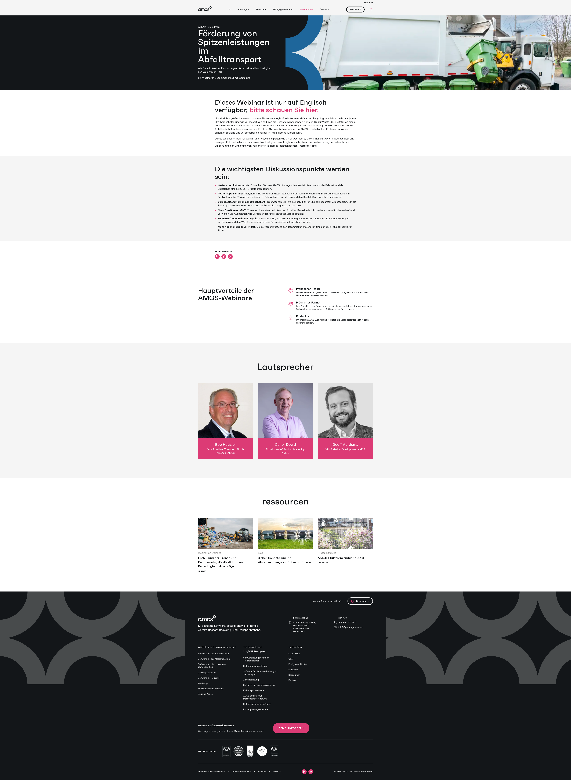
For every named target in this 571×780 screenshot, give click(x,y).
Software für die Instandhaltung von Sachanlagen (260, 673)
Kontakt (355, 9)
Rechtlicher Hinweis (241, 771)
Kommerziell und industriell (211, 688)
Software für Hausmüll (208, 678)
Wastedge (203, 683)
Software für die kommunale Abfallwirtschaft (212, 665)
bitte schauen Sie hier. (284, 110)
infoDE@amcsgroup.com (350, 627)
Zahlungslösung (251, 679)
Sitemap (262, 771)
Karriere (292, 680)
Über (290, 659)
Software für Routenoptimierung (259, 685)
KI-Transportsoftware (253, 690)
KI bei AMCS (294, 653)
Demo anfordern (291, 728)
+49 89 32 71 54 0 (347, 622)
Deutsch (368, 2)
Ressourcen (306, 9)
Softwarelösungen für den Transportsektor (256, 659)
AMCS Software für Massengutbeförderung (255, 697)
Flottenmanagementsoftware (257, 704)
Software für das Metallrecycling (214, 659)
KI (229, 9)
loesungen (243, 9)
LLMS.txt (277, 771)
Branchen (261, 9)
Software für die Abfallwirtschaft (213, 653)
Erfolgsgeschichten (283, 9)
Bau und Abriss (205, 694)
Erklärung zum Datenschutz (211, 771)
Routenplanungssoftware (255, 709)
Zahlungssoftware (207, 672)
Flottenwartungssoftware (255, 666)
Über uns (324, 9)
